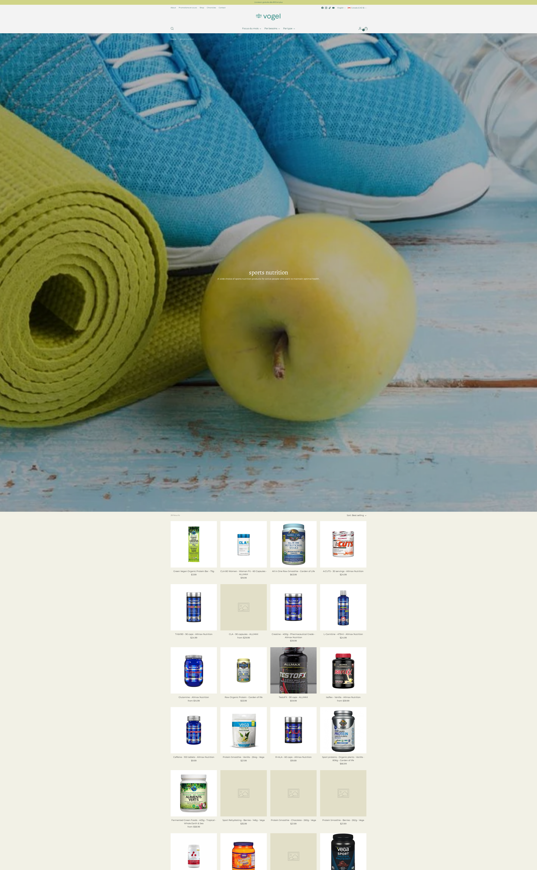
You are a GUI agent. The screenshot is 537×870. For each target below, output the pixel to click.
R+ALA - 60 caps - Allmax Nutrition (293, 757)
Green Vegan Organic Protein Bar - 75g (193, 571)
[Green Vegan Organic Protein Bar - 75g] (194, 544)
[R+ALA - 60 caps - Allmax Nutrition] (293, 730)
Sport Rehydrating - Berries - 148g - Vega (243, 820)
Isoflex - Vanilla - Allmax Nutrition (343, 697)
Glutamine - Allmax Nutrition (194, 697)
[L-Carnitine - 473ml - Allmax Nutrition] (343, 607)
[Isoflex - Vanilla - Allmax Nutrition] (343, 670)
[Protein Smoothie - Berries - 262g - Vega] (343, 793)
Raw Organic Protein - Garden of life (243, 697)
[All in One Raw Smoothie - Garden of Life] (293, 544)
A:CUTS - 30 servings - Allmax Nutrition (343, 571)
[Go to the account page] (359, 28)
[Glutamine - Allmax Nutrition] (194, 670)
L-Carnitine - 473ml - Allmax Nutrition (343, 634)
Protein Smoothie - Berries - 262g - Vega (343, 820)
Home (173, 39)
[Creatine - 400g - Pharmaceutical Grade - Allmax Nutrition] (293, 607)
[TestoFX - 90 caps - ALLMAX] (293, 670)
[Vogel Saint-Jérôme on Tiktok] (329, 8)
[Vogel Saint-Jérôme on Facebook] (322, 8)
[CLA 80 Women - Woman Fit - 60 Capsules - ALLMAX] (243, 544)
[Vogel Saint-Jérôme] (268, 17)
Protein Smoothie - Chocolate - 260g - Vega (293, 820)
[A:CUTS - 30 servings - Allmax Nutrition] (343, 544)
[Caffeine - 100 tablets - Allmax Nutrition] (194, 730)
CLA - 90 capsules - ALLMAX (243, 634)
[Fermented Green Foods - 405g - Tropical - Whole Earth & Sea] (194, 793)
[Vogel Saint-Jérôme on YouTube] (333, 8)
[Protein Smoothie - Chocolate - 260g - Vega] (293, 793)
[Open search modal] (172, 28)
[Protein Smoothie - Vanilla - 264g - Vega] (243, 730)
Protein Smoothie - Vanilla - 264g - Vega (243, 757)
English (340, 8)
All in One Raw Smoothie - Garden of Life (293, 571)
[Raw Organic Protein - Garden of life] (243, 670)
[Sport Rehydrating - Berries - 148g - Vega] (243, 793)
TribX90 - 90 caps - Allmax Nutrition (193, 634)
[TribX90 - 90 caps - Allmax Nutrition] (194, 607)
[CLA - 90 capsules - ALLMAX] (243, 607)
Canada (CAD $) (357, 8)
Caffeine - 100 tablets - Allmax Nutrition (193, 757)
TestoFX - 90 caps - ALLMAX (293, 697)
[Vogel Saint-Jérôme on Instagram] (326, 8)
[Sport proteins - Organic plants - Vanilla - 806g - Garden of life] (343, 730)
